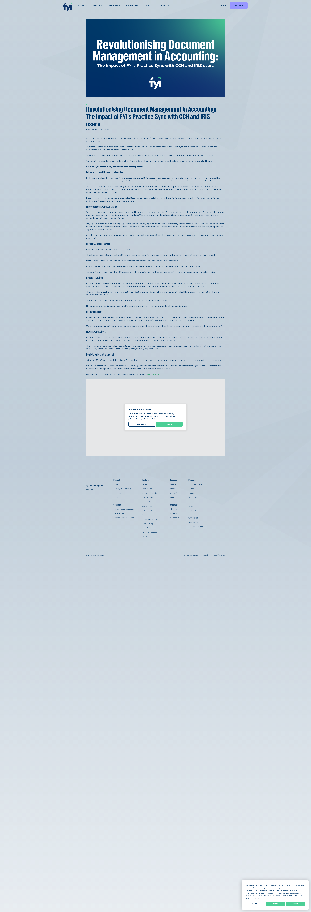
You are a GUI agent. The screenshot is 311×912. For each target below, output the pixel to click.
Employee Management (152, 532)
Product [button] (81, 5)
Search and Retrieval (150, 493)
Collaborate (147, 510)
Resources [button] (113, 5)
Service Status (194, 510)
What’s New (193, 497)
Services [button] (97, 5)
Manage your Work (121, 513)
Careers (173, 513)
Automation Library (195, 484)
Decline (275, 904)
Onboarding (175, 484)
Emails (144, 484)
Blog (190, 502)
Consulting (174, 493)
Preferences (255, 904)
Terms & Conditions (190, 555)
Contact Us (164, 5)
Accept (295, 904)
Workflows (146, 515)
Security (206, 555)
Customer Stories (195, 489)
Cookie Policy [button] (261, 895)
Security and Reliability (122, 489)
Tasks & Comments (149, 502)
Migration (174, 489)
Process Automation (150, 519)
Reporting (146, 528)
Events (191, 493)
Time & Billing (147, 524)
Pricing (149, 5)
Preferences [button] (256, 898)
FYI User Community (196, 526)
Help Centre (193, 522)
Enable (169, 424)
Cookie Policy (219, 555)
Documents (147, 489)
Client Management (150, 497)
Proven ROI (117, 484)
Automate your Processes (123, 518)
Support (173, 497)
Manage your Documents (123, 509)
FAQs (190, 506)
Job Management (149, 506)
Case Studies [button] (132, 5)
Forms (144, 537)
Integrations (118, 493)
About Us (173, 509)
